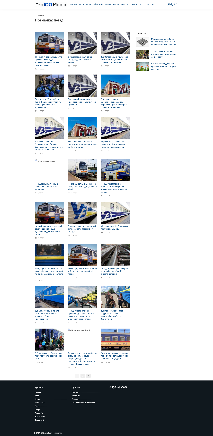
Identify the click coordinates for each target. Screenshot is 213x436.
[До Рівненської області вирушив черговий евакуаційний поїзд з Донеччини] (115, 297)
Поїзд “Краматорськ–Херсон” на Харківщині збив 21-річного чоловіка (115, 271)
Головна (40, 15)
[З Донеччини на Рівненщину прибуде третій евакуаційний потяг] (49, 340)
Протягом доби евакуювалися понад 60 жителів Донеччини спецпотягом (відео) (115, 356)
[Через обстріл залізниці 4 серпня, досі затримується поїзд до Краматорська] (115, 128)
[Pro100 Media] (51, 4)
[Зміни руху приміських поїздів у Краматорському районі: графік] (82, 255)
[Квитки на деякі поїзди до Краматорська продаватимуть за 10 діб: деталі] (82, 128)
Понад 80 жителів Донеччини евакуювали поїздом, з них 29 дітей (82, 186)
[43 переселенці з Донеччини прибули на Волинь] (115, 213)
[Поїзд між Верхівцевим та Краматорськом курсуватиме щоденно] (82, 85)
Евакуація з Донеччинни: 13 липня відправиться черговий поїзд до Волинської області (49, 271)
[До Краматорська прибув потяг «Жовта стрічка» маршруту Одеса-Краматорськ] (49, 297)
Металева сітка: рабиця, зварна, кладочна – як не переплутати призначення (163, 42)
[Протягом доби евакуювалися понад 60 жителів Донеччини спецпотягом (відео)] (115, 340)
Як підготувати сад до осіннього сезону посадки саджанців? (164, 54)
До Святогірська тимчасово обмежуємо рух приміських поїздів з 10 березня (114, 60)
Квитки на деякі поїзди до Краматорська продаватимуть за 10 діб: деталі (82, 144)
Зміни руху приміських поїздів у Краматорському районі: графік (82, 271)
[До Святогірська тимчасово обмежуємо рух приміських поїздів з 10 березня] (115, 43)
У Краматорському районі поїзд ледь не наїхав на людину (80, 60)
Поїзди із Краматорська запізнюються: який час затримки (46, 186)
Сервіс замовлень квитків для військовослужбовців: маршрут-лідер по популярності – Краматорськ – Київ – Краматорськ (82, 358)
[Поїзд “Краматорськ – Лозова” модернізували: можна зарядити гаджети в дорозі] (115, 170)
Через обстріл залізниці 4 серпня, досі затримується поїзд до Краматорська (113, 144)
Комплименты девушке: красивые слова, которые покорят (163, 66)
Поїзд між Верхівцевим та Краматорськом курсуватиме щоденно (82, 102)
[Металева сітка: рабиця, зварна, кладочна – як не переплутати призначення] (142, 42)
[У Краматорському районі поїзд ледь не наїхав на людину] (82, 43)
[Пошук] (176, 4)
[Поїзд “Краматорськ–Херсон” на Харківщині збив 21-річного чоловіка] (115, 255)
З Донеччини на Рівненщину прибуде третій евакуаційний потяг (48, 356)
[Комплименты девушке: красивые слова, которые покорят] (142, 66)
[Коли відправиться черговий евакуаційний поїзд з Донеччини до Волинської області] (49, 213)
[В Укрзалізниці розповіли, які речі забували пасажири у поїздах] (82, 213)
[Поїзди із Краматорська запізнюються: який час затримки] (49, 170)
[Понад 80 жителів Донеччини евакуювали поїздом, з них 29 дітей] (82, 170)
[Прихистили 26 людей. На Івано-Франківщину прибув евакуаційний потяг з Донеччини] (49, 85)
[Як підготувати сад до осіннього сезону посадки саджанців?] (142, 54)
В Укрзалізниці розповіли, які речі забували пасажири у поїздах (82, 229)
